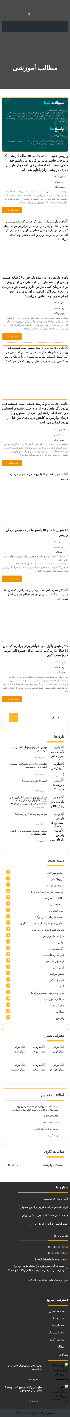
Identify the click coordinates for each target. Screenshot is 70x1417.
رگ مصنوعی (56, 948)
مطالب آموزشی (54, 999)
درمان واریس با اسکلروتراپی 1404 (31, 814)
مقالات (60, 1011)
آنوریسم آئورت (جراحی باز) (47, 891)
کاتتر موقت (57, 973)
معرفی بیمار (56, 1005)
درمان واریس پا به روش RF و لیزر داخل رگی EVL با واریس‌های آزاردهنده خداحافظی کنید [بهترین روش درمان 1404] (27, 800)
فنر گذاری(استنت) (53, 954)
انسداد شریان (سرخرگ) (49, 917)
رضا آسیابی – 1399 (26, 1413)
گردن (60, 986)
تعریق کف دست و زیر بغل (48, 929)
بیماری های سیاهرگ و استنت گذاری (42, 923)
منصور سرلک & (45, 1413)
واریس (60, 1018)
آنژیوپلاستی (57, 879)
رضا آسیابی (59, 182)
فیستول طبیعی (55, 961)
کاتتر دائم (58, 967)
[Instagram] (64, 1290)
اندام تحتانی (57, 904)
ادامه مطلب (13, 210)
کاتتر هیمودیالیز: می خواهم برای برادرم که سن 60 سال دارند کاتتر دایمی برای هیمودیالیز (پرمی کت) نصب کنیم (35, 650)
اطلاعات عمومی (54, 898)
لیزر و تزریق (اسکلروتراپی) (47, 992)
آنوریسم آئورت (55, 885)
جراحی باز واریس (53, 935)
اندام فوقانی (56, 910)
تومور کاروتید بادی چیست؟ (34, 780)
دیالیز (61, 942)
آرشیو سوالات (55, 872)
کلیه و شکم (57, 980)
